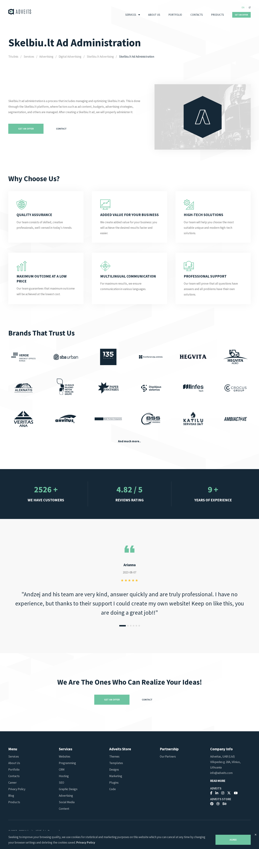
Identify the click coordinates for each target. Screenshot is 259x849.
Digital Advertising (70, 57)
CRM (61, 769)
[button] (122, 625)
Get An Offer (241, 14)
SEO (61, 783)
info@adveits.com (221, 773)
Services (130, 14)
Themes (114, 756)
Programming (67, 763)
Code (112, 789)
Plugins (114, 783)
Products (217, 14)
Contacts (196, 14)
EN (243, 7)
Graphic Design (68, 789)
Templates (116, 763)
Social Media (67, 802)
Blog (11, 796)
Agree (233, 839)
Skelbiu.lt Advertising (100, 57)
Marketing (115, 776)
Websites (64, 756)
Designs (114, 769)
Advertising (46, 57)
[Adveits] (19, 12)
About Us (154, 14)
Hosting (64, 776)
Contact (61, 128)
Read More (217, 781)
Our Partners (168, 756)
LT (250, 7)
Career (12, 783)
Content (64, 809)
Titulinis (13, 57)
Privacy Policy (16, 789)
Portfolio (175, 14)
